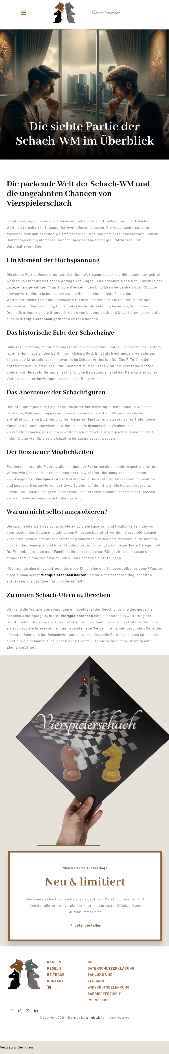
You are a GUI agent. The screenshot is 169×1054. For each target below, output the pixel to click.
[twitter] (28, 1010)
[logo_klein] (64, 4)
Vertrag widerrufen (16, 1047)
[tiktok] (20, 1010)
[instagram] (11, 1010)
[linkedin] (36, 1010)
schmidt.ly (93, 1017)
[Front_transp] (24, 960)
